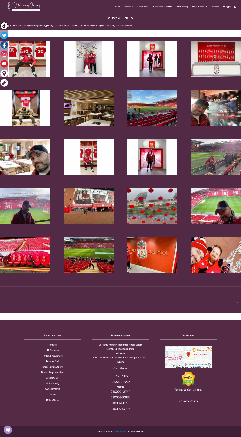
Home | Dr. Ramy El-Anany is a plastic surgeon (22, 26)
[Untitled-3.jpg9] (216, 174)
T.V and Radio (143, 7)
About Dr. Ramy (198, 7)
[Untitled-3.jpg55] (25, 272)
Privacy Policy (188, 401)
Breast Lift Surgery (52, 366)
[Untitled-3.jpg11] (25, 223)
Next (237, 302)
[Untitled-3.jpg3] (89, 125)
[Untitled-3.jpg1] (216, 76)
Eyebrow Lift (53, 377)
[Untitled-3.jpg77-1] (216, 272)
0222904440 (120, 381)
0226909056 (120, 376)
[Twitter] (4, 39)
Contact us (215, 7)
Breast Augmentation (52, 372)
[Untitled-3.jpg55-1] (89, 272)
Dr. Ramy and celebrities (162, 7)
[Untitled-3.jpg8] (152, 174)
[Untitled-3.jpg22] (89, 223)
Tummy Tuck (53, 361)
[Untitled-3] (25, 76)
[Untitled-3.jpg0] (152, 76)
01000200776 (120, 403)
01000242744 (120, 391)
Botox (53, 394)
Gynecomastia (52, 388)
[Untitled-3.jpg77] (152, 272)
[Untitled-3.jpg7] (89, 174)
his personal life (70, 26)
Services (127, 7)
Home (117, 7)
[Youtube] (4, 67)
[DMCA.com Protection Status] (188, 378)
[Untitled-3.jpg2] (25, 125)
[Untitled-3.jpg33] (152, 223)
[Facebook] (4, 48)
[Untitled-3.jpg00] (89, 76)
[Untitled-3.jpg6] (25, 174)
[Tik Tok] (4, 29)
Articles (53, 344)
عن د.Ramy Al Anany (52, 26)
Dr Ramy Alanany (119, 431)
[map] (188, 357)
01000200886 (120, 397)
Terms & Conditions (188, 390)
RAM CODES (52, 399)
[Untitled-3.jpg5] (216, 125)
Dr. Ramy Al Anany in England (92, 26)
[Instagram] (4, 58)
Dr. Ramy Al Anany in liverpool (119, 26)
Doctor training (182, 7)
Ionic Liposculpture (53, 355)
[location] (4, 77)
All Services (53, 350)
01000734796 (120, 409)
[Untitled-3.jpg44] (216, 223)
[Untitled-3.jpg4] (152, 125)
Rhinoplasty (52, 383)
